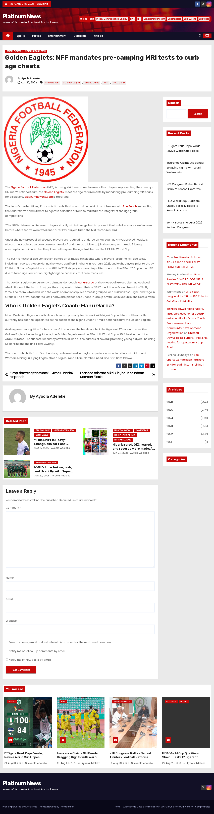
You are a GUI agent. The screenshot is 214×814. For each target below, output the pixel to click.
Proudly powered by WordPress (20, 806)
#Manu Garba (91, 82)
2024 (170, 418)
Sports (21, 36)
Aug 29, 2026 (121, 763)
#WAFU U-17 (119, 82)
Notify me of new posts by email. (30, 660)
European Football (122, 430)
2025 (170, 410)
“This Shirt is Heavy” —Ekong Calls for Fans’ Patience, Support (51, 444)
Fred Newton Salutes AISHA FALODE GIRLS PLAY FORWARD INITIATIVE (184, 262)
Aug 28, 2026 (174, 763)
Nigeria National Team (35, 51)
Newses (51, 806)
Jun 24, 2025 (120, 452)
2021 (169, 442)
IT (168, 257)
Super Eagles (174, 18)
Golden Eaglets (14, 51)
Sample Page (202, 806)
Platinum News (22, 16)
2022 (170, 434)
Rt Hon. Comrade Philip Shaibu (111, 18)
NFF (139, 18)
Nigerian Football (122, 440)
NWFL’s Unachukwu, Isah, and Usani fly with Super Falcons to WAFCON (53, 471)
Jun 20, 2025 (42, 475)
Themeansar (67, 806)
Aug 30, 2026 (69, 763)
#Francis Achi (52, 82)
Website (11, 621)
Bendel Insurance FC (154, 18)
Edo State (204, 18)
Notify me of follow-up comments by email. (37, 651)
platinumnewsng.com (38, 197)
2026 (170, 402)
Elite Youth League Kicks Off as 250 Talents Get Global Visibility (187, 296)
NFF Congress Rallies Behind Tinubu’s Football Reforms (130, 755)
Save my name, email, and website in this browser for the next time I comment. (60, 642)
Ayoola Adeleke (30, 78)
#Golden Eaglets (71, 82)
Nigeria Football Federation (28, 187)
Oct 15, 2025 (41, 448)
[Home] (8, 36)
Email (9, 599)
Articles (98, 36)
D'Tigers (12, 701)
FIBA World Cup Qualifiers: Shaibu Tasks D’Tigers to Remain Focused (183, 205)
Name (10, 578)
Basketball (171, 701)
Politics (36, 36)
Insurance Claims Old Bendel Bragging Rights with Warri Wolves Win (185, 167)
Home (117, 806)
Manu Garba (86, 282)
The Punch (130, 206)
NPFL (132, 18)
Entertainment (57, 36)
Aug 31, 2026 (16, 763)
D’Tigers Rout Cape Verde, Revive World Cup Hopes (23, 755)
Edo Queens (190, 18)
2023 (170, 426)
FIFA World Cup (43, 430)
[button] (200, 36)
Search (173, 103)
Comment (13, 508)
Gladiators (80, 36)
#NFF (106, 82)
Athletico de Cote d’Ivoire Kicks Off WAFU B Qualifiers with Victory (158, 806)
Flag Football (142, 430)
